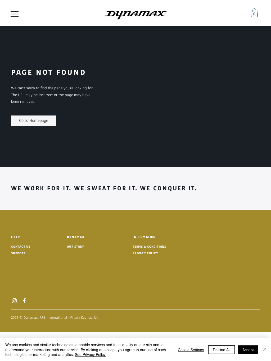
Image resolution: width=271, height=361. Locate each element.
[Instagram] (14, 301)
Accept (248, 349)
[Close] (264, 349)
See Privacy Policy (90, 354)
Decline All (221, 349)
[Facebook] (24, 301)
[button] (15, 14)
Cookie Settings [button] (191, 349)
